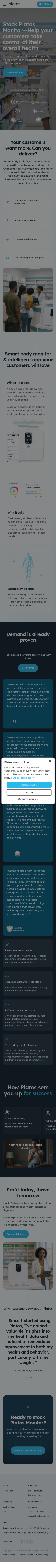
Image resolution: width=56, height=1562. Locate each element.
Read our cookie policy (22, 777)
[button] (28, 799)
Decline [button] (29, 792)
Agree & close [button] (29, 784)
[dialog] (28, 781)
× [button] (50, 761)
